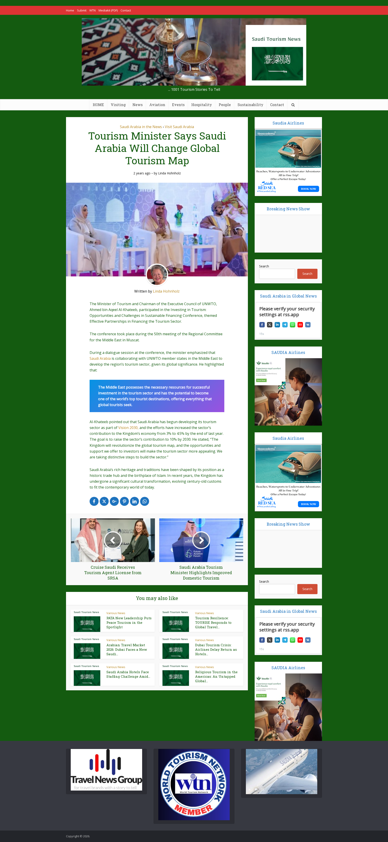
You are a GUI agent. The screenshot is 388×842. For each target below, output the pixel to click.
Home (70, 10)
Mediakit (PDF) (108, 10)
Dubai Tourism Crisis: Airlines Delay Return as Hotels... (216, 649)
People (225, 104)
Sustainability (250, 104)
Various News (115, 613)
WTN (92, 10)
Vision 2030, (128, 427)
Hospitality (201, 104)
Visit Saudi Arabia (179, 126)
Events (178, 104)
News (137, 104)
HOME (98, 104)
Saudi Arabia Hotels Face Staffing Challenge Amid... (128, 674)
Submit (81, 10)
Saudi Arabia (100, 358)
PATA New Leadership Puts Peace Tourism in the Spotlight (129, 622)
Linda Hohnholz (169, 173)
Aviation (157, 104)
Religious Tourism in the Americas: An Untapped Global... (216, 676)
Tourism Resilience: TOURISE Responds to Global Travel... (213, 622)
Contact (126, 10)
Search (264, 266)
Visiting (118, 104)
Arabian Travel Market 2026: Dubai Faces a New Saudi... (126, 649)
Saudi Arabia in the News (141, 126)
